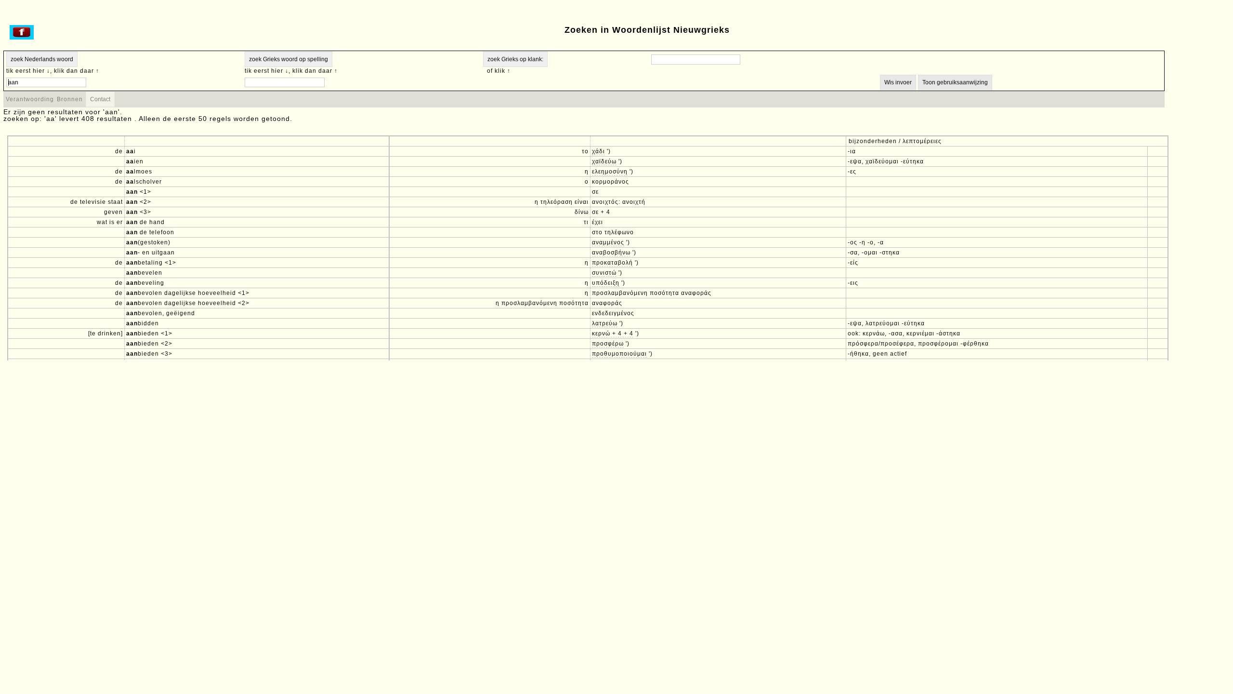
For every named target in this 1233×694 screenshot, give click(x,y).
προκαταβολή (612, 262)
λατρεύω (604, 323)
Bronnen (70, 99)
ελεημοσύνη (610, 171)
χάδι (598, 151)
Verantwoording (30, 99)
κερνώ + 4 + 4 (612, 333)
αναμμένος (608, 242)
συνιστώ (604, 272)
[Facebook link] (22, 37)
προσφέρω (608, 343)
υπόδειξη (605, 283)
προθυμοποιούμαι (619, 353)
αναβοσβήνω (611, 252)
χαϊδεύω (604, 161)
